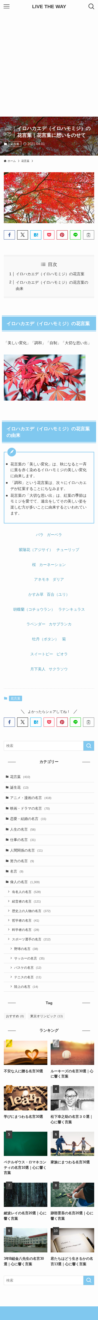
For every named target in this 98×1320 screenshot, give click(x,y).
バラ (40, 534)
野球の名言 (26, 948)
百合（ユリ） (58, 594)
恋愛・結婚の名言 (28, 819)
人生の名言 (23, 829)
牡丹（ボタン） (45, 639)
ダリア (58, 579)
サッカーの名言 (29, 958)
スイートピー (41, 654)
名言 (16, 871)
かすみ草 (36, 594)
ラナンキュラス (71, 609)
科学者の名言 (25, 929)
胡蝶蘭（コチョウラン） (34, 609)
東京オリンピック (46, 1016)
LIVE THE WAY (49, 6)
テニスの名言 (27, 977)
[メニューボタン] (6, 6)
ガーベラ (54, 534)
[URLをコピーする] (88, 235)
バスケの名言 (27, 967)
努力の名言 (22, 861)
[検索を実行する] (88, 746)
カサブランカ (60, 624)
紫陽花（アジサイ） (36, 549)
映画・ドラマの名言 (30, 808)
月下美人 (37, 669)
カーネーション (52, 564)
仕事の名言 (23, 840)
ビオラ (62, 654)
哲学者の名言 (25, 920)
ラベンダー (35, 624)
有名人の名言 (26, 892)
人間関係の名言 (26, 850)
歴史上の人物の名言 (31, 911)
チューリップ (67, 549)
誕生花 (19, 787)
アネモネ (41, 579)
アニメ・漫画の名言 (30, 798)
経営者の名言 (26, 901)
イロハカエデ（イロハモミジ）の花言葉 (50, 274)
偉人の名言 (25, 882)
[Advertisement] (49, 65)
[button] (9, 235)
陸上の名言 (26, 986)
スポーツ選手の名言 (31, 939)
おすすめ (15, 1016)
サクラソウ (58, 669)
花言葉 (14, 144)
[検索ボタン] (91, 6)
